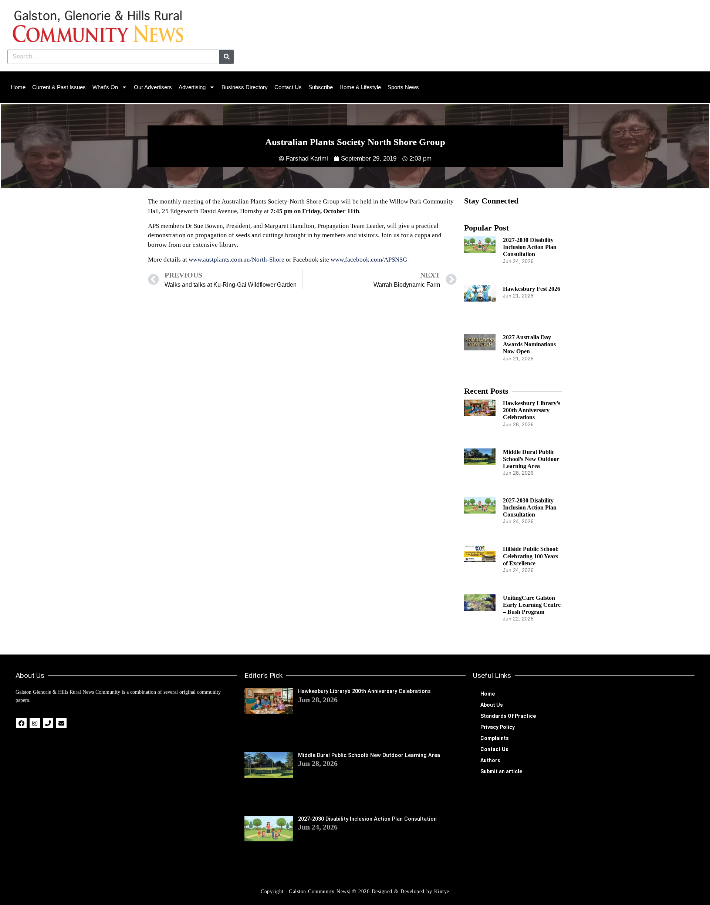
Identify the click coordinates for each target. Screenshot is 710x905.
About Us (491, 705)
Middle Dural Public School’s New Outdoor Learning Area (531, 459)
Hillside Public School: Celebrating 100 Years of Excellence (531, 556)
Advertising (192, 87)
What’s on (105, 87)
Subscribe (320, 87)
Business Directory (245, 87)
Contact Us (288, 87)
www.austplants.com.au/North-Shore (236, 259)
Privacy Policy (497, 727)
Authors (490, 760)
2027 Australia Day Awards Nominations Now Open (529, 344)
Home (18, 87)
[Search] (226, 57)
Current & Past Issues (59, 87)
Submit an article (501, 771)
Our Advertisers (153, 87)
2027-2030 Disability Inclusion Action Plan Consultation (530, 247)
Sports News (403, 87)
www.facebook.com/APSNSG (369, 259)
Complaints (494, 738)
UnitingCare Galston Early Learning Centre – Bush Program (532, 605)
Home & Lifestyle (360, 87)
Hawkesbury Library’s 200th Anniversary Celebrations (531, 410)
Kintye (441, 891)
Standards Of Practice (508, 716)
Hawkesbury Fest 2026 (531, 289)
